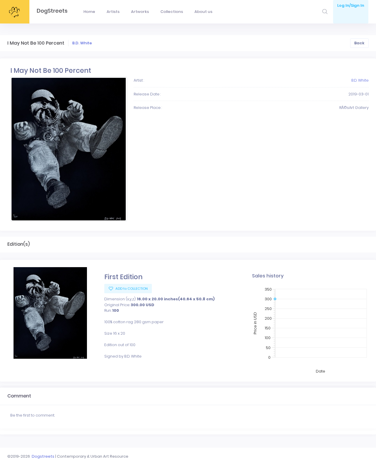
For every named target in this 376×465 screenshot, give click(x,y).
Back (359, 43)
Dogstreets (43, 456)
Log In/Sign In (350, 5)
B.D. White (82, 43)
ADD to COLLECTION (131, 288)
